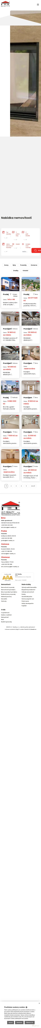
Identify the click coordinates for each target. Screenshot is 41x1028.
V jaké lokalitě (27, 230)
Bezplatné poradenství (28, 587)
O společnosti (5, 610)
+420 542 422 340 (6, 522)
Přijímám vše (29, 1022)
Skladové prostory (6, 594)
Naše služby (26, 582)
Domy (6, 262)
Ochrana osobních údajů (11, 626)
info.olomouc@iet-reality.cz (9, 564)
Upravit (11, 1022)
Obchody (3, 598)
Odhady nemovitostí (28, 589)
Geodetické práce (27, 594)
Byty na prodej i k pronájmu (9, 589)
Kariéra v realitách (6, 612)
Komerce (34, 262)
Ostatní (25, 268)
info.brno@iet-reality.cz (8, 524)
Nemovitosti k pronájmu (8, 587)
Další (33, 483)
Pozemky (23, 262)
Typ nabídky (7, 229)
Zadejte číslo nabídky (27, 242)
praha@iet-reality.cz (7, 537)
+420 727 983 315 (6, 548)
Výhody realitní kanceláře (29, 584)
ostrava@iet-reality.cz (7, 551)
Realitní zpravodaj (6, 619)
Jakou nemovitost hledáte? (7, 242)
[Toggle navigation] (2, 7)
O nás (3, 607)
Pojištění (24, 603)
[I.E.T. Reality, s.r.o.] (5, 4)
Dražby (15, 268)
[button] (6, 234)
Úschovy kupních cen (28, 596)
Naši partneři (5, 614)
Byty (14, 262)
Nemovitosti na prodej (7, 584)
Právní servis (25, 598)
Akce (2, 616)
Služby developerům (28, 600)
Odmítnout (19, 1022)
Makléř (17, 240)
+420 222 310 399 (6, 535)
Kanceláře (4, 596)
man (33, 626)
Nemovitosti (5, 582)
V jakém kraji (17, 230)
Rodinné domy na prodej (8, 591)
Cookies (21, 626)
